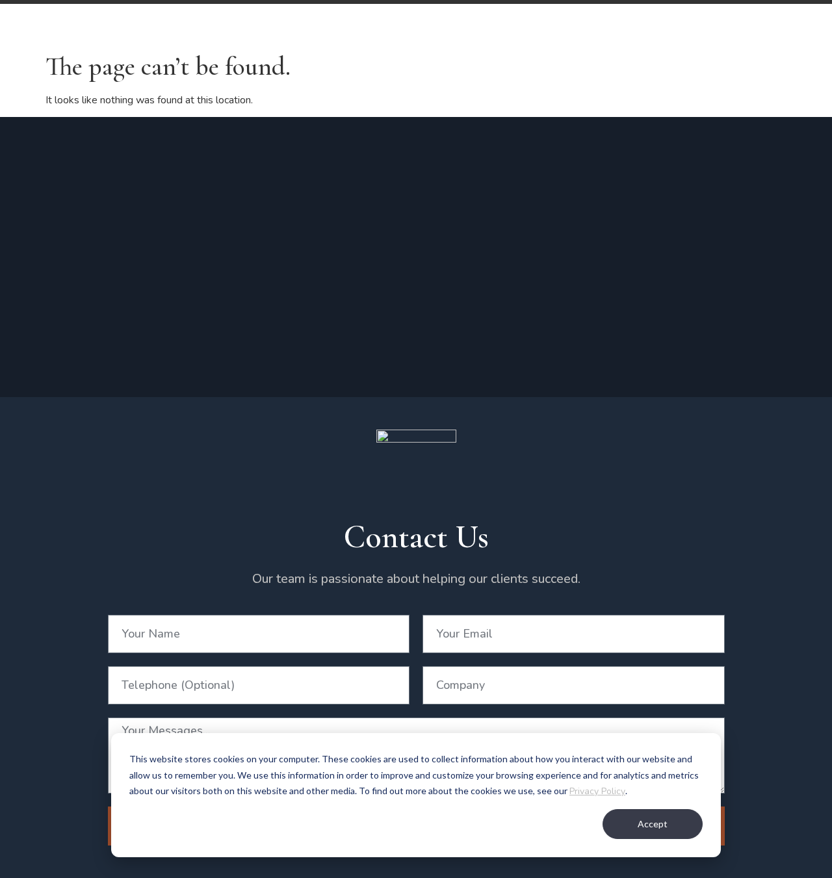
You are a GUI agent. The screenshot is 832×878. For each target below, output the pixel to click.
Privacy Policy (597, 791)
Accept (653, 823)
